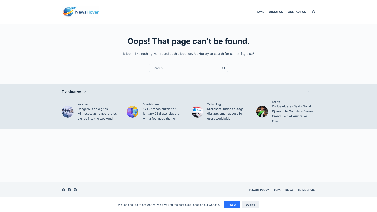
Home (260, 11)
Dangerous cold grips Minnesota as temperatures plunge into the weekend (97, 114)
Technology (214, 104)
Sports (276, 101)
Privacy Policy (259, 189)
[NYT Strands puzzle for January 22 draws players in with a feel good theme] (132, 112)
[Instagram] (75, 189)
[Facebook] (63, 189)
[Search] (313, 11)
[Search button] (224, 68)
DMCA (289, 189)
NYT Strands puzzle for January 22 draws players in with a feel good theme (162, 114)
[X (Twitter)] (69, 189)
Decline (250, 204)
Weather (83, 104)
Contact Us (297, 11)
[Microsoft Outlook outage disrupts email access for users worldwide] (197, 112)
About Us (276, 11)
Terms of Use (306, 189)
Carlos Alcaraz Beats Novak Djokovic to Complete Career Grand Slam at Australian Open (292, 113)
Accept (232, 204)
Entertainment (151, 104)
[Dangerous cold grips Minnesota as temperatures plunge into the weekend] (68, 112)
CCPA (277, 189)
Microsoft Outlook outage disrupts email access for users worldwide (225, 114)
